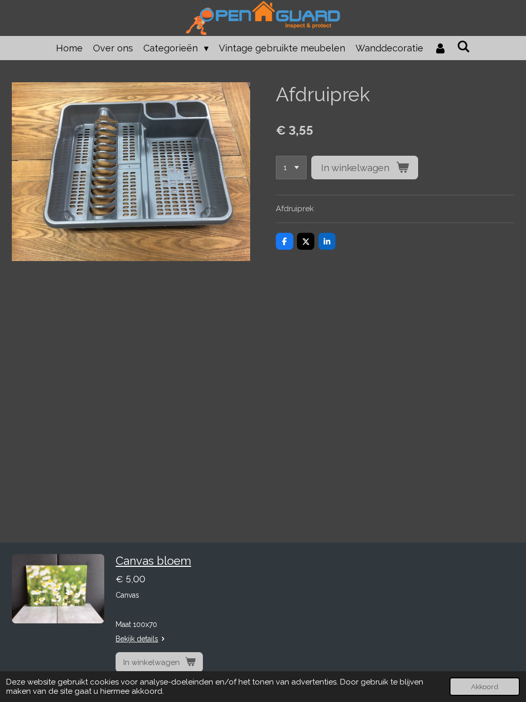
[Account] (440, 48)
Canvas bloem (153, 560)
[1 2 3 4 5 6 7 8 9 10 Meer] (291, 168)
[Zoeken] (463, 46)
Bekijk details (137, 639)
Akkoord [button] (484, 686)
